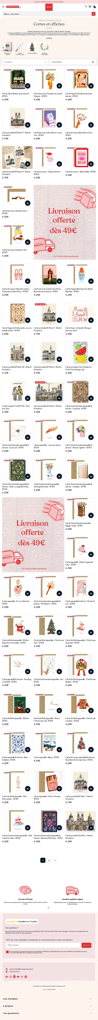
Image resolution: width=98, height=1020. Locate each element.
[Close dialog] (74, 479)
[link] (49, 510)
